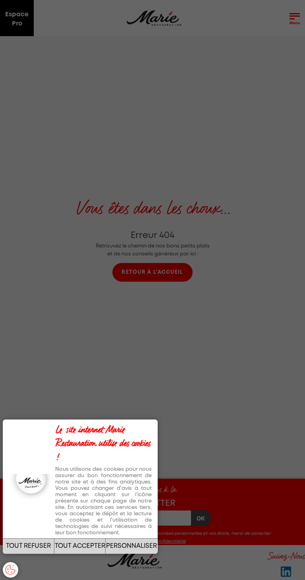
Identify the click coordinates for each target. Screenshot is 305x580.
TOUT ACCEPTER (80, 546)
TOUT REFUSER (28, 546)
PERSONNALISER (131, 546)
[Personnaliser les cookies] (10, 570)
